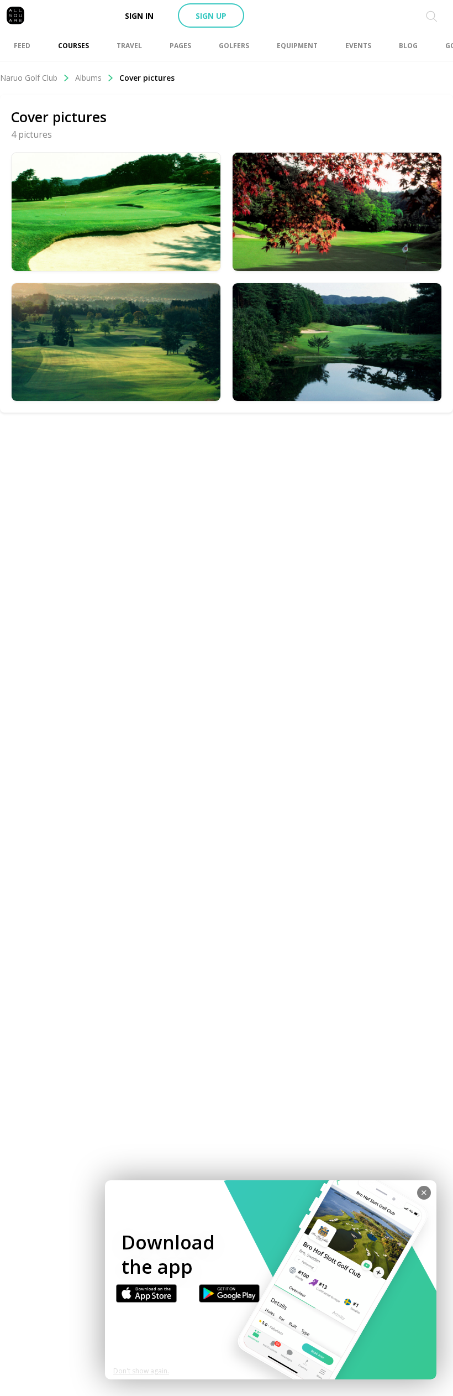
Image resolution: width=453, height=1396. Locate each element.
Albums (88, 77)
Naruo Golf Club (28, 77)
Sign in (139, 16)
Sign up (211, 16)
